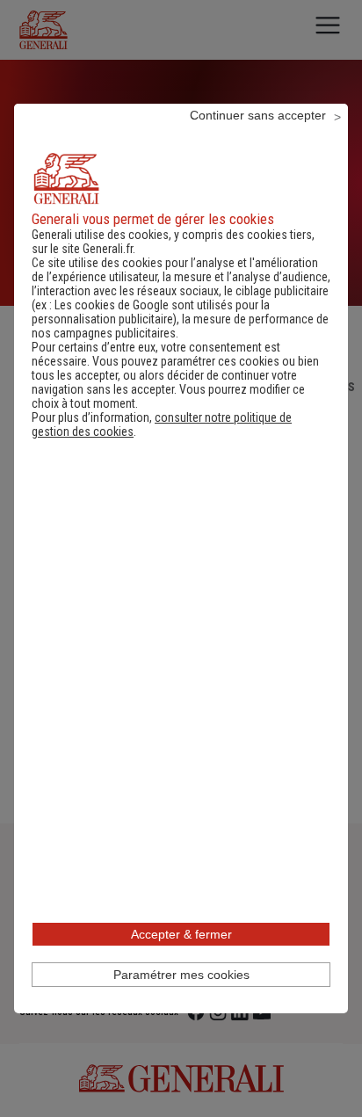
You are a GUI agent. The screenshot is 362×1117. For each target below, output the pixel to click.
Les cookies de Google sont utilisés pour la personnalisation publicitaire (151, 312)
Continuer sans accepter (258, 115)
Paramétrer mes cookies (181, 975)
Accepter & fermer (181, 934)
